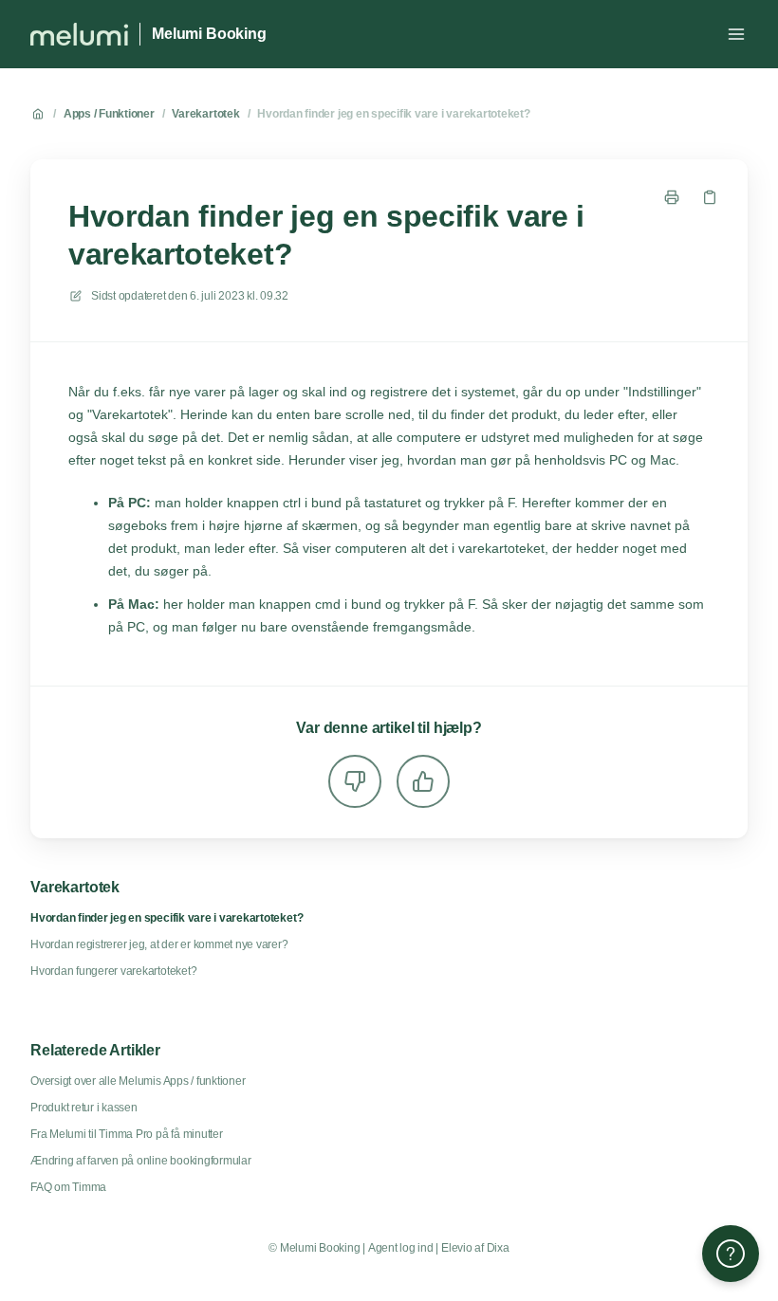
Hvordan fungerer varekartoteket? (113, 971)
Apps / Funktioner (109, 113)
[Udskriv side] (672, 197)
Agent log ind (401, 1248)
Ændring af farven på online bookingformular (140, 1160)
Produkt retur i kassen (84, 1107)
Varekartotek (205, 113)
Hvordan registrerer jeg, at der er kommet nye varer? (159, 944)
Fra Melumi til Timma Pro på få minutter (126, 1134)
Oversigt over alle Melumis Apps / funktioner (137, 1081)
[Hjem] (79, 34)
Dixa (498, 1248)
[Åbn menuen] (736, 34)
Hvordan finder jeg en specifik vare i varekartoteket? (393, 113)
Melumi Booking (209, 34)
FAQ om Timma (68, 1187)
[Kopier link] (710, 197)
